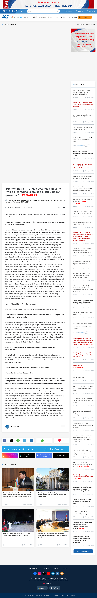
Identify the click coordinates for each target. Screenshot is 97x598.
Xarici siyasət (90, 25)
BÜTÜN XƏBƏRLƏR (39, 17)
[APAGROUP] (48, 583)
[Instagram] (4, 11)
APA (60, 214)
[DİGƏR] (94, 17)
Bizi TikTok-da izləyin (28, 455)
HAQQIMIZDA (33, 568)
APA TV (74, 17)
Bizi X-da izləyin (60, 455)
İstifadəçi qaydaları (59, 595)
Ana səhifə (80, 25)
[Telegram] (12, 11)
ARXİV (56, 568)
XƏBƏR (57, 17)
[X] (7, 11)
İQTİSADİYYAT (65, 17)
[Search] (57, 11)
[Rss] (16, 11)
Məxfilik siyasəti (70, 595)
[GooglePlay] (42, 588)
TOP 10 (65, 568)
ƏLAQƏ (45, 568)
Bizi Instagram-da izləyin (11, 455)
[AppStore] (54, 588)
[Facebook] (35, 574)
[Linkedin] (14, 11)
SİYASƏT (50, 17)
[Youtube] (9, 11)
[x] (44, 574)
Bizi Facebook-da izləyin (45, 455)
